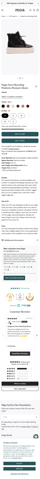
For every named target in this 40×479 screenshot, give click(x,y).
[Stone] (23, 106)
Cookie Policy (17, 458)
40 (5, 121)
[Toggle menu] (2, 10)
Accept (19, 463)
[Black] (3, 106)
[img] (12, 319)
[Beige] (13, 106)
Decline (19, 469)
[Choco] (18, 106)
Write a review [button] (20, 384)
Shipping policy (14, 149)
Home (3, 16)
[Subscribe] (36, 417)
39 (31, 116)
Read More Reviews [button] (20, 353)
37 (13, 116)
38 (21, 116)
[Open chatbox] (35, 436)
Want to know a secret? (12, 97)
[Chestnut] (8, 106)
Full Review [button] (11, 346)
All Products (13, 16)
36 (5, 116)
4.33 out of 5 (25, 362)
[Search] (30, 10)
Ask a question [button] (20, 389)
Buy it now (20, 141)
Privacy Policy (25, 426)
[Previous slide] (3, 335)
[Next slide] (36, 335)
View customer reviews (14, 278)
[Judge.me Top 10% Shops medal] (30, 297)
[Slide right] (22, 78)
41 (13, 121)
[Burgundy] (27, 106)
